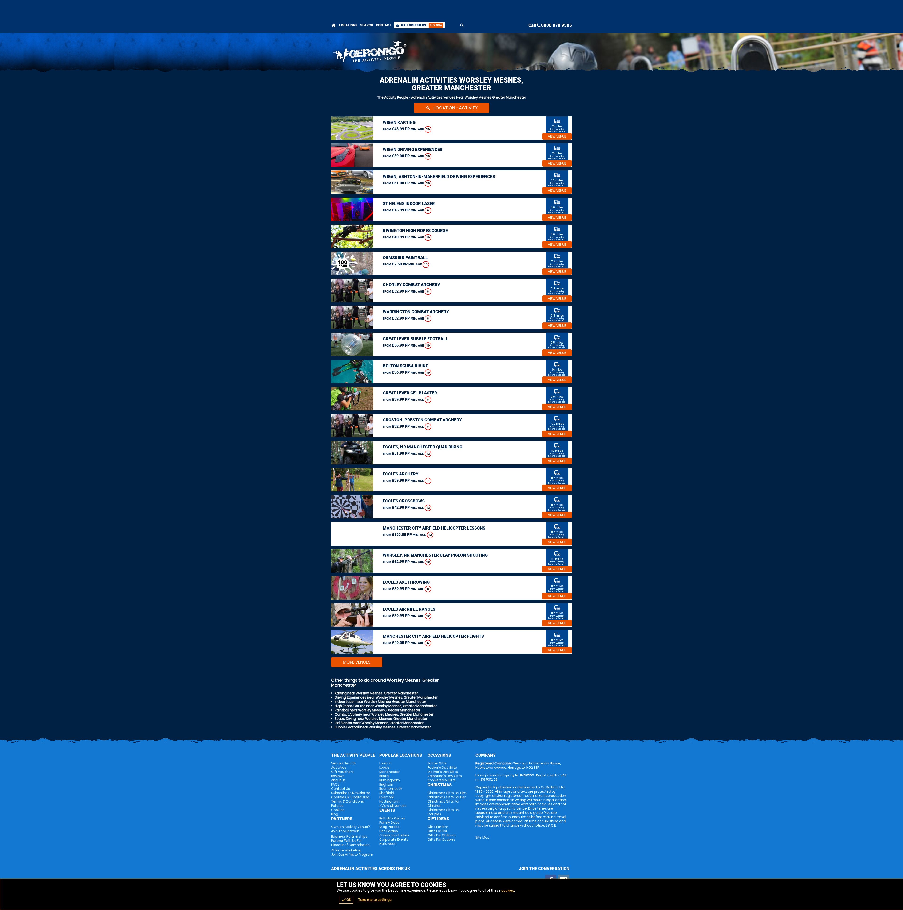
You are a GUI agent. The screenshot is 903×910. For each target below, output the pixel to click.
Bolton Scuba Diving (405, 365)
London (385, 763)
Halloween (387, 843)
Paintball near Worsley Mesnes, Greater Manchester (377, 710)
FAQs (335, 784)
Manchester (389, 771)
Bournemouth (390, 788)
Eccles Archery (400, 473)
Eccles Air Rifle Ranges (409, 609)
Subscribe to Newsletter (350, 793)
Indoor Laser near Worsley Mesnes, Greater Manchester (380, 701)
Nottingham (389, 801)
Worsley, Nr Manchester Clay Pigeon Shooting (435, 555)
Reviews (338, 776)
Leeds (384, 767)
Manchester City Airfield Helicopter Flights (433, 636)
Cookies (337, 809)
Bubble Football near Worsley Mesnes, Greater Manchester (383, 727)
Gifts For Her (437, 831)
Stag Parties (389, 826)
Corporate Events (393, 839)
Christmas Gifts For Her (447, 797)
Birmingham (389, 780)
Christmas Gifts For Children (443, 803)
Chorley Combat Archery (411, 284)
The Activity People (392, 97)
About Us (338, 780)
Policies (337, 805)
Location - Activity (452, 108)
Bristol (384, 776)
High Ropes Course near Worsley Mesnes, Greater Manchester (386, 706)
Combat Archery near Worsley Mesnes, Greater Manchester (384, 714)
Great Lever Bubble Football (415, 338)
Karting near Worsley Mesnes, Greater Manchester (376, 693)
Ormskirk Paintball (405, 257)
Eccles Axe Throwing (406, 582)
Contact (383, 25)
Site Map (482, 837)
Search (366, 25)
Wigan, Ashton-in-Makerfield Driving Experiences (439, 176)
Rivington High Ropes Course (415, 230)
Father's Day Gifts (442, 767)
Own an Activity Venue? (350, 828)
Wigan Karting (399, 122)
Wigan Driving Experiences (412, 149)
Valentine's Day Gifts (445, 776)
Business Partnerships (350, 840)
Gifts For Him (438, 826)
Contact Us (340, 788)
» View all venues (393, 805)
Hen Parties (388, 831)
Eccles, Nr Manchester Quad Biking (422, 446)
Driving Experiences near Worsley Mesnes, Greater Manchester (386, 697)
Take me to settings (375, 899)
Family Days (389, 822)
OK (346, 899)
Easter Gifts (437, 763)
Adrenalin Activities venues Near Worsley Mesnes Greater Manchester (468, 97)
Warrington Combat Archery (416, 311)
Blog (334, 814)
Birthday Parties (392, 818)
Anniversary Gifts (442, 780)
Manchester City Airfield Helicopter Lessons (434, 528)
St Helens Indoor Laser (409, 203)
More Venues (357, 662)
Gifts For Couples (441, 839)
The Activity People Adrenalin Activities (409, 53)
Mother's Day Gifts (443, 771)
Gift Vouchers (419, 25)
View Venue (557, 136)
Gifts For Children (442, 835)
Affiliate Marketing (352, 852)
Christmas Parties (394, 835)
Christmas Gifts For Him (447, 793)
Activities (338, 767)
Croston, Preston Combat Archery (422, 419)
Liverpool (386, 797)
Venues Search (343, 763)
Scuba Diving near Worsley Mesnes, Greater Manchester (381, 718)
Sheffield (386, 793)
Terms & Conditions (347, 801)
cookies (507, 890)
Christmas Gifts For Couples (443, 811)
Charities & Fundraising (350, 797)
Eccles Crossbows (404, 501)
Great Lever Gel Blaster (410, 392)
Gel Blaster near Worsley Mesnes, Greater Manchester (379, 722)
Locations (348, 25)
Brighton (386, 784)
